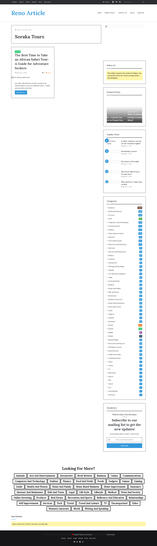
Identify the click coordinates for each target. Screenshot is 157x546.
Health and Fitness (115, 211)
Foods (110, 336)
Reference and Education (117, 244)
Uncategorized (114, 226)
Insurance (111, 321)
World (34, 2)
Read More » (21, 92)
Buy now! (47, 2)
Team (28, 2)
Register (141, 13)
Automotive (112, 263)
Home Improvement (115, 233)
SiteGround (111, 534)
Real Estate (112, 296)
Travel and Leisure (115, 241)
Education (112, 373)
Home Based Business (116, 303)
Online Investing (114, 354)
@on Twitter (16, 516)
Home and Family (114, 288)
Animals (111, 318)
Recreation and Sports (116, 343)
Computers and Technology (118, 222)
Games (110, 332)
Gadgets (111, 314)
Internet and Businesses (117, 252)
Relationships (113, 340)
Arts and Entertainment (116, 274)
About (21, 2)
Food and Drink (113, 281)
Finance (111, 255)
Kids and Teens (113, 292)
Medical (111, 285)
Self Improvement (115, 347)
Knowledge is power (129, 151)
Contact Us (122, 13)
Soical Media (112, 391)
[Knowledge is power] (113, 154)
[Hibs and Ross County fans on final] (113, 185)
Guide (110, 277)
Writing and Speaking (116, 266)
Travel (18, 52)
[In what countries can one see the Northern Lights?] (113, 144)
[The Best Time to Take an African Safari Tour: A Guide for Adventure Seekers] (32, 77)
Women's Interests (115, 299)
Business (111, 208)
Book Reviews (113, 351)
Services (111, 215)
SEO (109, 380)
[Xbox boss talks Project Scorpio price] (113, 175)
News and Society (114, 307)
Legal (110, 310)
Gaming (111, 270)
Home (14, 2)
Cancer (110, 384)
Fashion (111, 230)
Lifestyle (111, 237)
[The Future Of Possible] (113, 164)
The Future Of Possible (130, 161)
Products (111, 259)
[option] (124, 110)
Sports (110, 376)
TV (109, 369)
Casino (110, 365)
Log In (132, 13)
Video (110, 362)
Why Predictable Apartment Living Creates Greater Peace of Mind (124, 117)
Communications (114, 358)
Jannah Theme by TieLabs (83, 534)
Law (109, 387)
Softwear (111, 395)
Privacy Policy (110, 13)
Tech (40, 2)
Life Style (111, 248)
